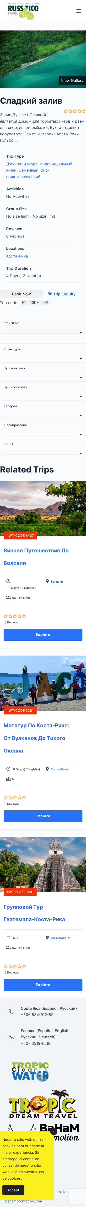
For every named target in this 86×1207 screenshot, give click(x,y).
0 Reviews (15, 236)
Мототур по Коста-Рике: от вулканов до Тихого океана (36, 738)
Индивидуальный (56, 163)
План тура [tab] (12, 349)
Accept (13, 1190)
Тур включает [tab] (14, 368)
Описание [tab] (12, 323)
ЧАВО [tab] (8, 444)
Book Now (21, 294)
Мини (11, 170)
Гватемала (58, 938)
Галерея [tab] (10, 406)
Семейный (28, 170)
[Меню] (78, 11)
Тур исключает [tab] (15, 387)
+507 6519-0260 (36, 1043)
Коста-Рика (17, 256)
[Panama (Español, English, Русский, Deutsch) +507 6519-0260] (11, 1037)
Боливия (57, 581)
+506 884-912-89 (37, 1014)
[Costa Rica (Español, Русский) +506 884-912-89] (11, 1011)
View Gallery (72, 80)
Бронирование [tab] (15, 425)
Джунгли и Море (22, 163)
